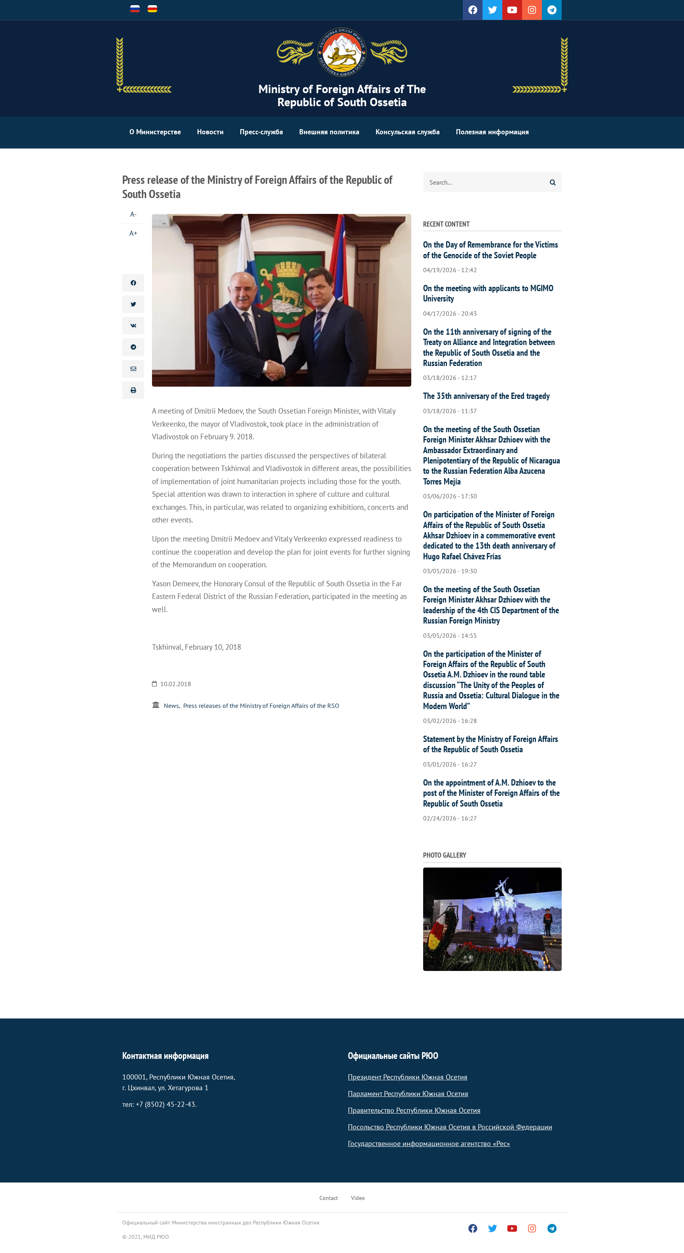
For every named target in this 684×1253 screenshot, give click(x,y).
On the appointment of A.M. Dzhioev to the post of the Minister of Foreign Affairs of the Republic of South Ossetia (491, 793)
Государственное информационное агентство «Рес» (429, 1143)
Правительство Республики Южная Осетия (414, 1110)
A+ (133, 233)
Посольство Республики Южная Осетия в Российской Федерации (450, 1126)
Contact (328, 1198)
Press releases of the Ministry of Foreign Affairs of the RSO (261, 705)
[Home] (342, 52)
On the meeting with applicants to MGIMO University (488, 293)
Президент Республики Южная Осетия (407, 1076)
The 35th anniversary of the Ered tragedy (486, 395)
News (171, 705)
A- (133, 214)
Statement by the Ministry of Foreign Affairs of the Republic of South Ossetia (490, 744)
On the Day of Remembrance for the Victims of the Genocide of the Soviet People (490, 249)
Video (358, 1198)
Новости (210, 131)
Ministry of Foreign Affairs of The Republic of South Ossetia (342, 95)
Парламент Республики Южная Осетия (408, 1093)
